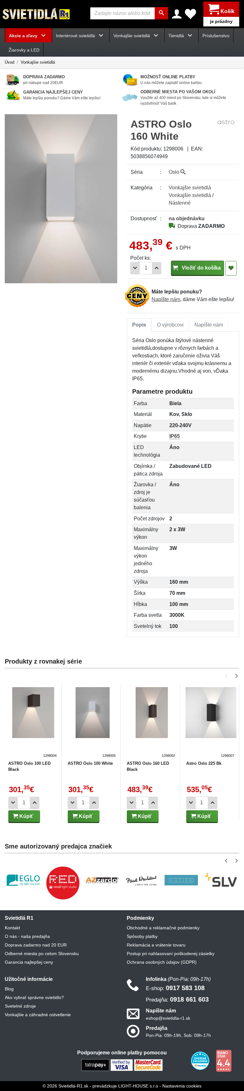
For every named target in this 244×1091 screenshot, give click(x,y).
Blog (9, 988)
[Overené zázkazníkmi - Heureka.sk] (201, 1060)
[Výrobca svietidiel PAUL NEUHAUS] (141, 880)
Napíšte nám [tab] (208, 324)
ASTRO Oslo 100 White (90, 763)
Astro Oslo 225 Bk (203, 763)
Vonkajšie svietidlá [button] (132, 35)
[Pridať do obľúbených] (231, 268)
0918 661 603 (177, 999)
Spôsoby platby (142, 936)
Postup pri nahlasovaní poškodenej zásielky (170, 953)
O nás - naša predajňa (27, 936)
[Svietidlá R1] (36, 13)
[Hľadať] (161, 13)
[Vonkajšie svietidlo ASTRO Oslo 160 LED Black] (152, 723)
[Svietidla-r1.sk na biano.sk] (223, 1060)
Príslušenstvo (215, 35)
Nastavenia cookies (181, 1085)
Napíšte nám (166, 299)
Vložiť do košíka (200, 268)
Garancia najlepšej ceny (29, 962)
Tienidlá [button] (176, 35)
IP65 (174, 436)
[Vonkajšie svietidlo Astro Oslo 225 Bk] (211, 723)
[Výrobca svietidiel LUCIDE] (181, 880)
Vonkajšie (190, 187)
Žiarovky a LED (24, 50)
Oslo (174, 172)
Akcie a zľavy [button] (24, 35)
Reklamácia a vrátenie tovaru (156, 944)
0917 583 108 (175, 987)
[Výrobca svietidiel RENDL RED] (62, 882)
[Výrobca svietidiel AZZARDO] (102, 880)
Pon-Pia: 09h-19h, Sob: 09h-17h (178, 1035)
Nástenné (180, 203)
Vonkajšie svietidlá (38, 62)
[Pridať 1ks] (156, 268)
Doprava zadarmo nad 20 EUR (36, 944)
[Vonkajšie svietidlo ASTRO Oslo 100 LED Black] (33, 723)
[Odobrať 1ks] (135, 268)
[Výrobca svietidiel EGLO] (23, 880)
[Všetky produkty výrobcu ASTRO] (225, 121)
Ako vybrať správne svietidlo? (34, 997)
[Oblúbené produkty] (190, 14)
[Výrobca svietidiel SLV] (220, 880)
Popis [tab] (139, 324)
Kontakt (12, 927)
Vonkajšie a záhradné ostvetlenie (38, 1014)
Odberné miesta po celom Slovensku (42, 953)
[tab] (139, 325)
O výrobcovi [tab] (170, 324)
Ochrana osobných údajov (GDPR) (162, 962)
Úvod (9, 62)
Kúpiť (25, 816)
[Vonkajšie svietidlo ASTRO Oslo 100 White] (92, 723)
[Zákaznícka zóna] (176, 14)
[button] (227, 675)
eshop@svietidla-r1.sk (168, 1018)
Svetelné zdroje (20, 1006)
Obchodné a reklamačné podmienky (163, 927)
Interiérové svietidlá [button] (76, 35)
